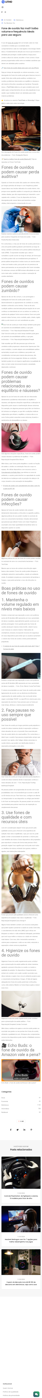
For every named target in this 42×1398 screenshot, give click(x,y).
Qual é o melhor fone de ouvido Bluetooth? (17, 159)
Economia (4, 1101)
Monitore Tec (11, 23)
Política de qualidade (10, 1392)
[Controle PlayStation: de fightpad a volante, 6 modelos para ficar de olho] (21, 1172)
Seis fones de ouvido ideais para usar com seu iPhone (21, 68)
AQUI (3, 103)
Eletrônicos (19, 20)
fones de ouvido (13, 43)
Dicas (3, 1098)
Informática (5, 1109)
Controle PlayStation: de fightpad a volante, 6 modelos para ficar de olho (21, 1197)
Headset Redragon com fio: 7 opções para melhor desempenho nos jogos (21, 1240)
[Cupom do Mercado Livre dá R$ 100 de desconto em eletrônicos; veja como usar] (21, 1262)
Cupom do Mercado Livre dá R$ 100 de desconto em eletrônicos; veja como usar (21, 1283)
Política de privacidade (11, 1395)
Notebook (4, 1112)
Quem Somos (8, 1388)
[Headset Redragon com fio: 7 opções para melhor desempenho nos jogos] (21, 1219)
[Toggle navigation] (2, 7)
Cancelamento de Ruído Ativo (11, 472)
